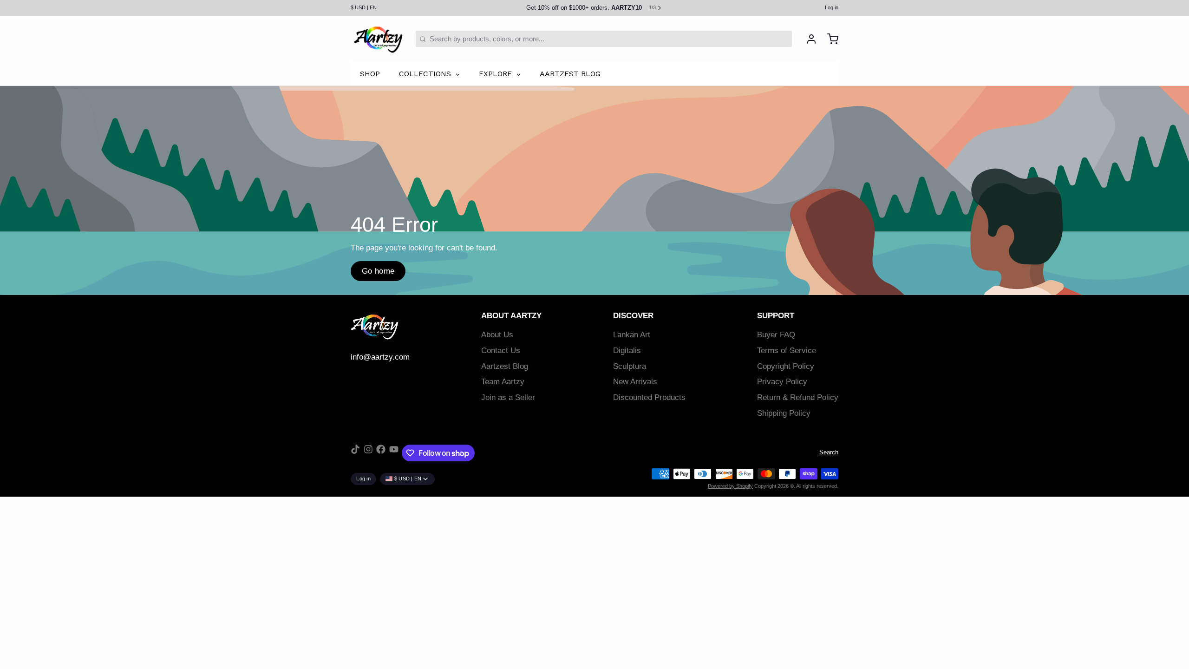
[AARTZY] (378, 39)
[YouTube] (394, 453)
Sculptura (629, 366)
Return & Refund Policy (797, 397)
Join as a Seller (508, 397)
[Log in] (808, 39)
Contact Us (500, 350)
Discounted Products (649, 397)
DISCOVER (633, 315)
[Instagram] (368, 453)
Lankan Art (631, 334)
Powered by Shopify (730, 486)
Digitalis (627, 350)
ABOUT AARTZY (511, 315)
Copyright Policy (785, 366)
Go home (378, 271)
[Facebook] (380, 453)
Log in (831, 7)
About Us (497, 334)
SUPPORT (775, 315)
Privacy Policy (782, 381)
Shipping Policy (783, 413)
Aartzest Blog (504, 366)
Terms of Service (786, 350)
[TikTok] (355, 453)
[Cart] (829, 39)
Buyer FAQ (776, 334)
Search (828, 452)
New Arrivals (635, 381)
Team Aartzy (502, 381)
